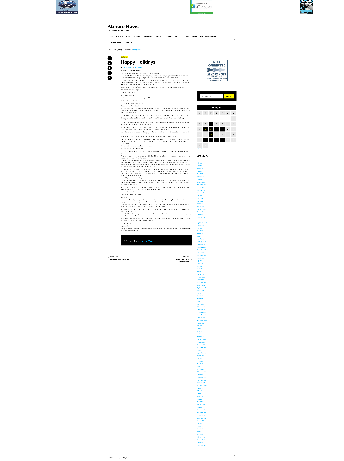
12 (216, 129)
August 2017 (200, 421)
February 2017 (201, 437)
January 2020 (201, 342)
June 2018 (200, 393)
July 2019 (199, 358)
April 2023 (200, 236)
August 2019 (200, 356)
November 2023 (201, 217)
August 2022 (200, 258)
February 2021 (201, 307)
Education (158, 36)
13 (222, 129)
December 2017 (201, 410)
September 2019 (202, 353)
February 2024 (201, 209)
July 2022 (199, 261)
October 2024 (201, 187)
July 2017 (199, 423)
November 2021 (201, 282)
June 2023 (200, 231)
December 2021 (201, 280)
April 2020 (200, 334)
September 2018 (202, 385)
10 (205, 129)
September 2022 (202, 255)
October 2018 (201, 383)
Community (137, 36)
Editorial (186, 36)
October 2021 (201, 285)
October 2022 (201, 252)
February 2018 (201, 404)
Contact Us (128, 43)
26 (216, 140)
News (128, 36)
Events (177, 36)
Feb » (202, 149)
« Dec (198, 149)
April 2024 (200, 204)
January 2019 (201, 375)
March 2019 (200, 369)
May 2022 (200, 266)
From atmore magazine (208, 36)
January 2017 (201, 440)
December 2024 (201, 182)
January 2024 (201, 212)
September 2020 (202, 320)
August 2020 (200, 323)
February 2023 (201, 242)
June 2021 (200, 296)
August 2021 (200, 290)
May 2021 (200, 299)
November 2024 (201, 185)
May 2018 (200, 396)
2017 (114, 49)
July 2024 (199, 195)
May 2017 (200, 429)
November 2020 (201, 315)
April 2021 (200, 301)
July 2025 (199, 163)
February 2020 (201, 339)
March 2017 (200, 434)
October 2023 (201, 220)
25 (211, 140)
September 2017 (202, 418)
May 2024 (200, 201)
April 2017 (200, 431)
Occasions (168, 36)
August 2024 (200, 193)
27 (222, 140)
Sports (194, 36)
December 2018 (201, 377)
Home (111, 36)
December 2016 (201, 442)
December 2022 (201, 247)
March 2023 (200, 239)
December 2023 (201, 214)
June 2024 (200, 198)
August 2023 (200, 225)
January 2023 (201, 244)
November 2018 (201, 380)
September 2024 (202, 190)
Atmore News (123, 26)
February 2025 (201, 176)
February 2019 (201, 372)
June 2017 (200, 426)
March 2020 (200, 336)
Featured (119, 36)
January (119, 49)
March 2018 (200, 402)
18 (211, 134)
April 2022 (200, 269)
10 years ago (138, 67)
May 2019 (200, 364)
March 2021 (200, 304)
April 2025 (200, 171)
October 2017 (201, 415)
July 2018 (199, 391)
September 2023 (202, 223)
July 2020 (199, 326)
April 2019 (200, 366)
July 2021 (199, 293)
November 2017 (201, 412)
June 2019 (200, 361)
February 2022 (201, 274)
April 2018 (200, 399)
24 (205, 140)
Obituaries (148, 36)
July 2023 (199, 228)
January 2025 (201, 179)
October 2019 (201, 350)
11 (211, 129)
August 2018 (200, 388)
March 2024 (200, 206)
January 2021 (201, 309)
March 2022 (200, 271)
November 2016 (201, 445)
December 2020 (201, 312)
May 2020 (200, 331)
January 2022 (201, 277)
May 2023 (200, 233)
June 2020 (200, 328)
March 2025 (200, 174)
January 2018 (201, 407)
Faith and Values (115, 43)
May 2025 (200, 168)
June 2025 (200, 166)
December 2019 (201, 345)
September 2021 (202, 288)
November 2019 (201, 347)
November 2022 (201, 250)
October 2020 (201, 317)
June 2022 (200, 263)
